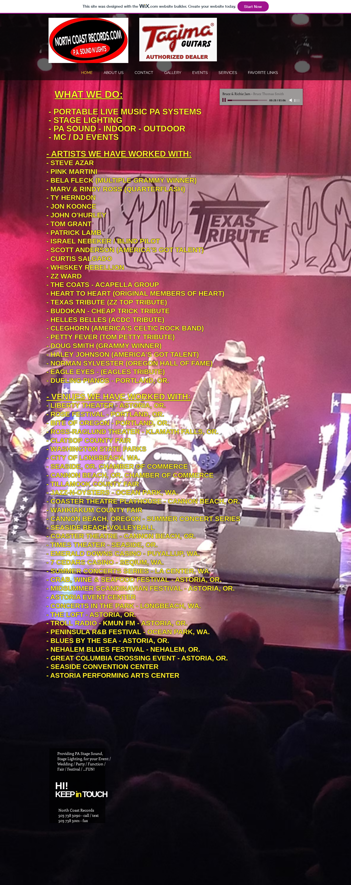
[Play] (224, 100)
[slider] (297, 100)
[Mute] (291, 100)
